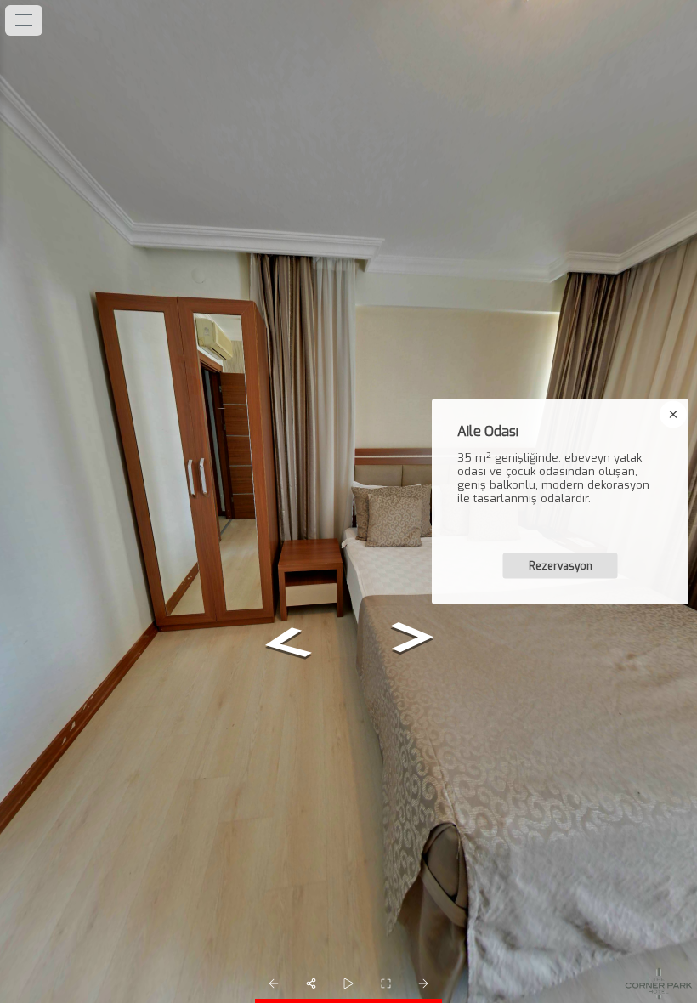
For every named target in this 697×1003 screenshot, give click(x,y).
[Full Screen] (386, 983)
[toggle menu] (23, 20)
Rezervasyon (560, 566)
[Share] (311, 983)
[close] (673, 414)
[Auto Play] (348, 983)
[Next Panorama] (423, 983)
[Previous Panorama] (273, 983)
